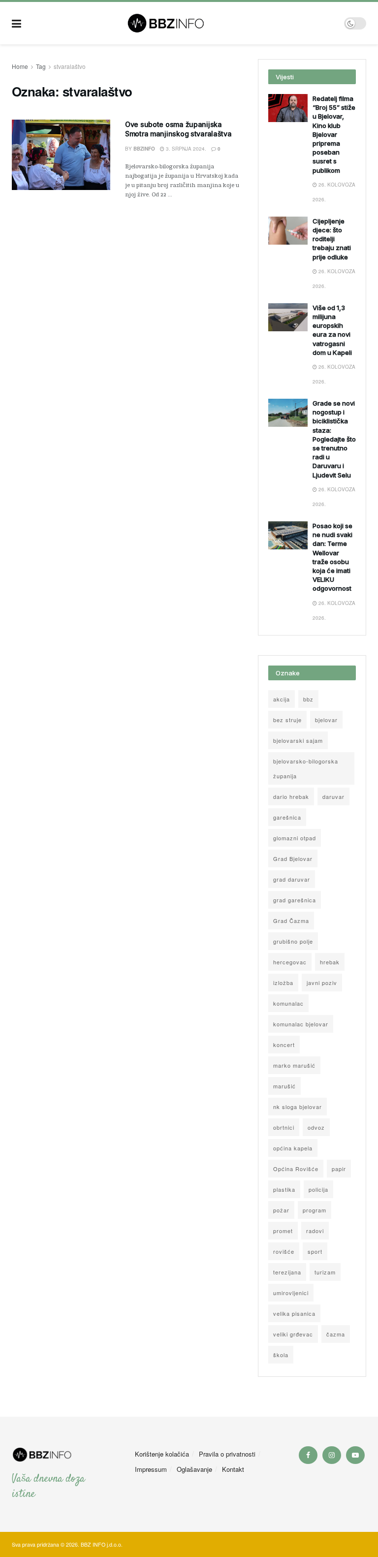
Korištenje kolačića (162, 1454)
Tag (41, 66)
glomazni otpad (294, 838)
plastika (284, 1189)
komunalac (288, 1003)
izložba (283, 982)
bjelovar (326, 720)
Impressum (151, 1469)
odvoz (316, 1127)
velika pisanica (294, 1313)
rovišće (283, 1251)
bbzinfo (144, 148)
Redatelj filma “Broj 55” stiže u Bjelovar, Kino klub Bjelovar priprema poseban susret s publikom (334, 134)
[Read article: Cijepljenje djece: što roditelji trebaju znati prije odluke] (288, 231)
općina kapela (293, 1148)
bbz (308, 699)
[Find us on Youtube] (355, 1455)
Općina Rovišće (295, 1169)
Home (20, 66)
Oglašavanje (194, 1469)
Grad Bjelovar (293, 858)
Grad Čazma (291, 920)
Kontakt (233, 1469)
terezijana (287, 1272)
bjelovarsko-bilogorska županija (305, 768)
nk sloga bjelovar (297, 1107)
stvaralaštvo (70, 66)
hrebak (330, 962)
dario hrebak (291, 796)
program (314, 1210)
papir (339, 1169)
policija (318, 1189)
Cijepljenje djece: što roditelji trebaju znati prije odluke (332, 239)
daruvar (333, 796)
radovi (315, 1231)
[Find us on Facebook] (308, 1455)
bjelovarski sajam (298, 740)
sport (315, 1251)
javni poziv (322, 982)
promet (283, 1231)
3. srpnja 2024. (185, 148)
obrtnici (283, 1127)
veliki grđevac (293, 1334)
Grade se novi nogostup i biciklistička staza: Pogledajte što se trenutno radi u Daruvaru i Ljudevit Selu (334, 439)
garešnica (287, 817)
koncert (284, 1045)
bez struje (287, 720)
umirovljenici (291, 1293)
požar (281, 1210)
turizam (325, 1272)
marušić (284, 1086)
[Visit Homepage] (182, 23)
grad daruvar (291, 879)
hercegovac (290, 962)
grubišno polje (293, 941)
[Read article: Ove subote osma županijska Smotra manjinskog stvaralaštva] (61, 155)
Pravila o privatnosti (227, 1454)
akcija (281, 699)
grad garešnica (294, 900)
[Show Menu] (16, 23)
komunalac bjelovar (300, 1024)
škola (280, 1355)
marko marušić (294, 1065)
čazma (335, 1334)
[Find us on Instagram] (331, 1455)
